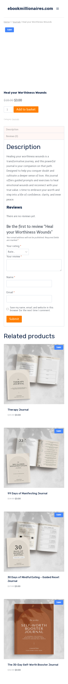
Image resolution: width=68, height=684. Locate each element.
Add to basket (26, 109)
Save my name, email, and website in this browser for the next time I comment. (31, 309)
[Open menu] (57, 8)
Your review (14, 256)
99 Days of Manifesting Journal (27, 493)
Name (10, 277)
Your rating (13, 246)
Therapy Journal (18, 409)
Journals (15, 119)
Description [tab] (12, 129)
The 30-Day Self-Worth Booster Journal (33, 664)
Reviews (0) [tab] (12, 136)
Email (10, 292)
